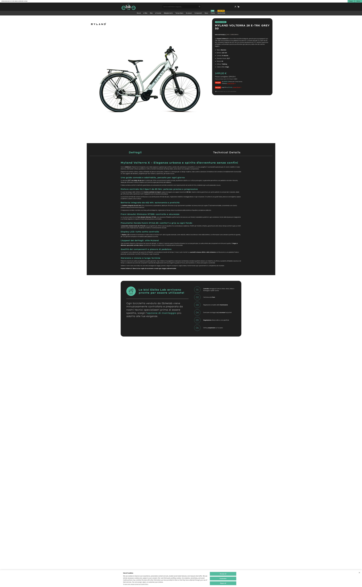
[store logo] (141, 6)
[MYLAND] (98, 29)
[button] (235, 7)
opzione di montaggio (161, 313)
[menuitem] (138, 13)
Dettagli (135, 152)
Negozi (351, 1)
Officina (358, 1)
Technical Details (226, 152)
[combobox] (181, 7)
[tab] (135, 152)
